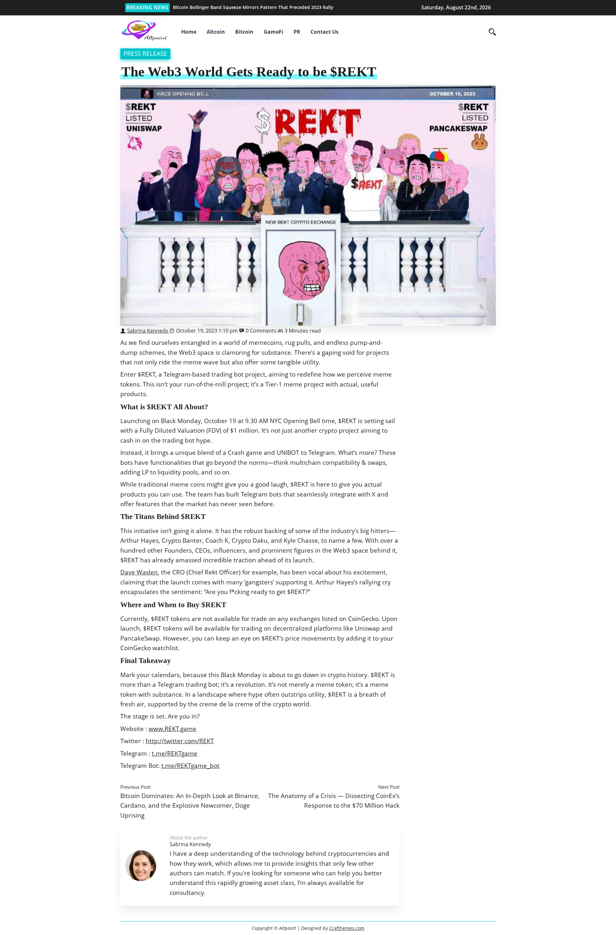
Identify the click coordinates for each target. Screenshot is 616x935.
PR (297, 31)
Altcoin (216, 31)
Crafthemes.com (346, 928)
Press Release (145, 53)
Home (188, 31)
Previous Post (135, 787)
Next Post (388, 787)
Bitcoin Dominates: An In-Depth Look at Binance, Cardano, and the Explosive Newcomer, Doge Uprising (190, 805)
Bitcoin (244, 31)
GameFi (273, 31)
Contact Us (324, 31)
